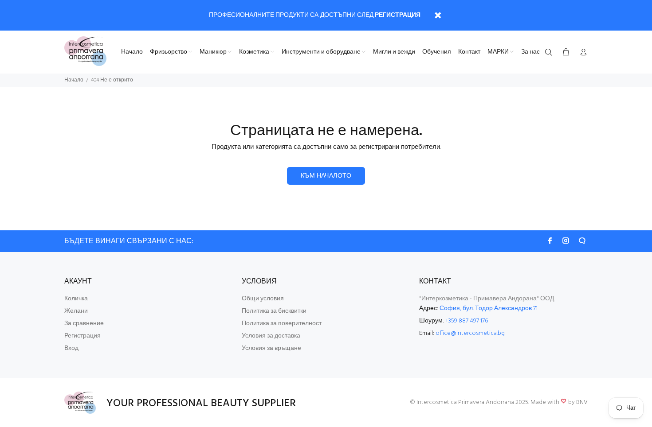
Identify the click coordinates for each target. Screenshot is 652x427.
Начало (73, 80)
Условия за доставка (271, 336)
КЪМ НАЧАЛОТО (326, 176)
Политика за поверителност (282, 323)
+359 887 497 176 (466, 321)
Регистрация (82, 336)
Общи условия (263, 299)
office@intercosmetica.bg (470, 333)
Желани (76, 311)
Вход (71, 348)
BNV (582, 402)
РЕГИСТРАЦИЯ (397, 15)
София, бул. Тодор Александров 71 (489, 308)
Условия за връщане (271, 348)
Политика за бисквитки (274, 311)
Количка (76, 299)
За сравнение (84, 323)
